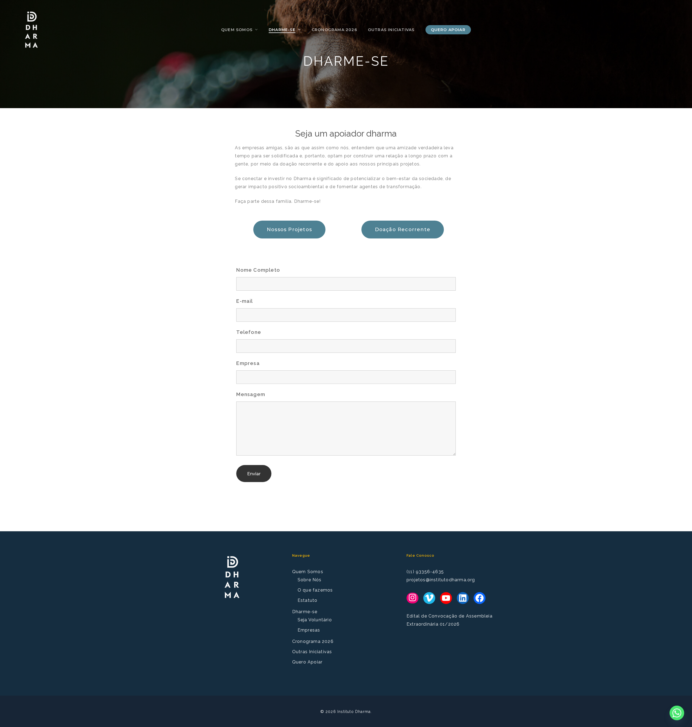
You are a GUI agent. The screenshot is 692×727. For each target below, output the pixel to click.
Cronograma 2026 (313, 641)
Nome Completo (258, 270)
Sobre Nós (310, 579)
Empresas (309, 630)
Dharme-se (305, 611)
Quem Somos (307, 571)
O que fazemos (315, 590)
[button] (289, 229)
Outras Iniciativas (312, 651)
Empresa (248, 363)
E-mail (244, 301)
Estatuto (308, 600)
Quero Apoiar (307, 662)
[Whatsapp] (677, 713)
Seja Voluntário (315, 619)
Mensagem (250, 394)
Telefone (248, 332)
